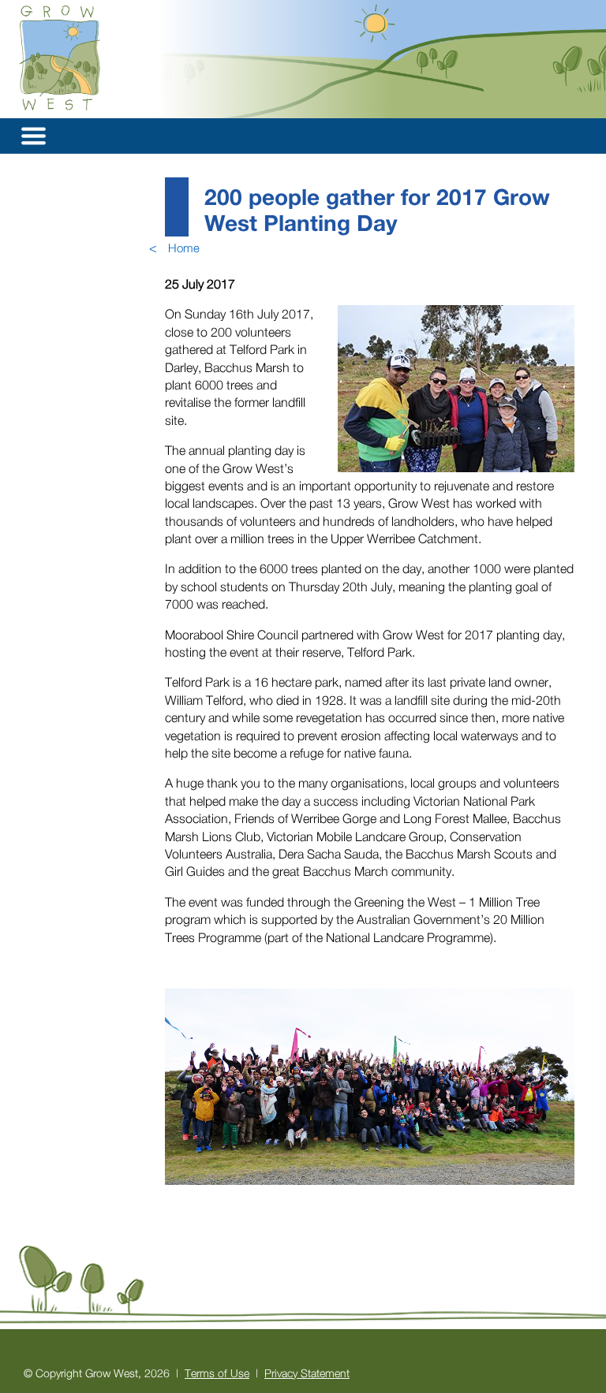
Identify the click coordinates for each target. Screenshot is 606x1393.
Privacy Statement (307, 1373)
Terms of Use (217, 1373)
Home (184, 247)
